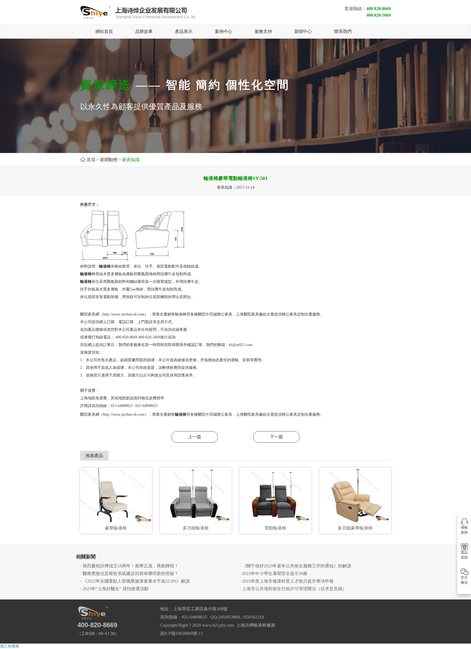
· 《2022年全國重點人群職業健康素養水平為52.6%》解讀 (135, 581)
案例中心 (223, 31)
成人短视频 (9, 646)
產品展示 (183, 31)
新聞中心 (303, 31)
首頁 (91, 159)
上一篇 (194, 436)
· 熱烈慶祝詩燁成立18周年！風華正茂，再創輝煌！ (129, 566)
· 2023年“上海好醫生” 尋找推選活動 (114, 588)
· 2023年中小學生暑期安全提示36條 (273, 573)
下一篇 (276, 436)
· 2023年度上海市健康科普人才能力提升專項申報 (287, 581)
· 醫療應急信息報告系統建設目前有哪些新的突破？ (129, 573)
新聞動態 (108, 159)
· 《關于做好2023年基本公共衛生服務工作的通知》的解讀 (295, 566)
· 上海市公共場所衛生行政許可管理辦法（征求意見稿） (293, 588)
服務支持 (263, 31)
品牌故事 (144, 31)
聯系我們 (343, 31)
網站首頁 (104, 31)
